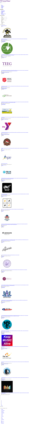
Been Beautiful (2, 256)
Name (1, 16)
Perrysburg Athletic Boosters (3, 25)
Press (1, 417)
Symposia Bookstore (3, 379)
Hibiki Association (3, 317)
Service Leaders (2, 410)
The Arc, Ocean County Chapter (4, 348)
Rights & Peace (2, 14)
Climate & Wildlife (3, 11)
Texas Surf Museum (3, 302)
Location (2, 17)
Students (2, 5)
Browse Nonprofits (3, 10)
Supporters (2, 6)
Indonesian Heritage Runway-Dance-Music (5, 134)
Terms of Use (2, 419)
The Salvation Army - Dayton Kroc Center (5, 72)
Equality (2, 12)
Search (2, 23)
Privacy (2, 418)
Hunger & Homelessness (4, 88)
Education (3, 333)
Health (2, 119)
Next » (2, 405)
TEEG (2, 56)
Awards (2, 7)
